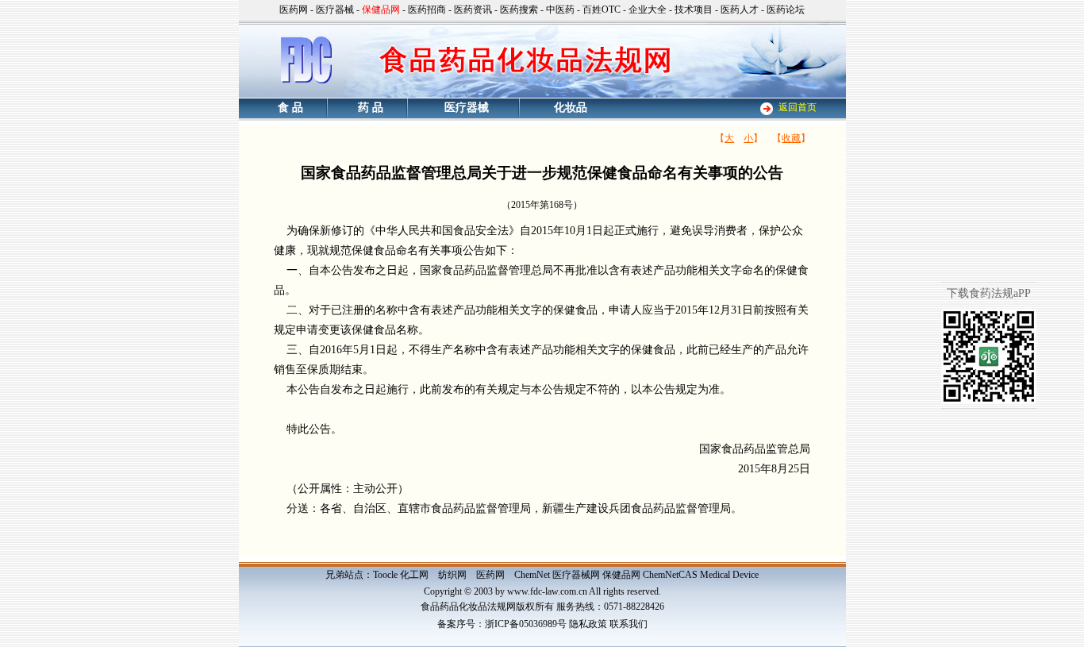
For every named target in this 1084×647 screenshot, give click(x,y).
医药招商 (427, 9)
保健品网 (621, 574)
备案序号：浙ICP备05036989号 (502, 624)
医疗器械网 (576, 574)
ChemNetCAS (670, 574)
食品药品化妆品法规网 (468, 606)
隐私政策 (588, 624)
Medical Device (729, 574)
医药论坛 (786, 9)
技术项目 (694, 9)
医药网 (293, 9)
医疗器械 (335, 9)
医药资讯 (473, 9)
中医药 (560, 9)
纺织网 (452, 574)
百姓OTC (601, 9)
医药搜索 (519, 9)
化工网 (414, 574)
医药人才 (740, 9)
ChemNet (532, 574)
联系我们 (628, 624)
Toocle (385, 574)
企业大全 (647, 9)
